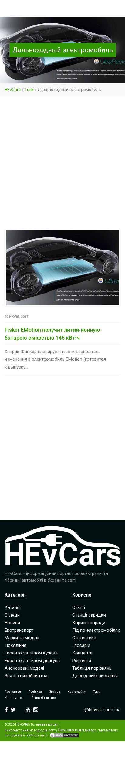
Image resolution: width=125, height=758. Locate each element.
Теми (96, 691)
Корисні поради (88, 622)
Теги (29, 89)
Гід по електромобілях (96, 630)
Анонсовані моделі (24, 668)
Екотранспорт (19, 630)
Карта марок (14, 697)
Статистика (84, 638)
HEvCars (13, 89)
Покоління (15, 645)
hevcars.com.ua (74, 730)
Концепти (82, 653)
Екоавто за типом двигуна (32, 660)
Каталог (13, 607)
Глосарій (81, 645)
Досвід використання (95, 675)
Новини (12, 622)
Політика (35, 691)
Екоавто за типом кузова (31, 653)
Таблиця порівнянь (92, 668)
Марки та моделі (22, 638)
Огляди (12, 615)
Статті (78, 607)
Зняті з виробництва (26, 675)
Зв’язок (54, 691)
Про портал (13, 691)
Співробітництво (43, 697)
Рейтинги (81, 660)
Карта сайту (77, 691)
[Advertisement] (62, 163)
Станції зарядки (89, 615)
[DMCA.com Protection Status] (64, 735)
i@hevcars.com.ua (102, 709)
